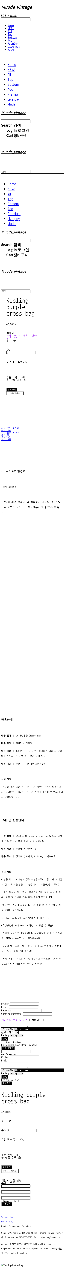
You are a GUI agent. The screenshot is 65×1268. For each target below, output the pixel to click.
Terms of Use (7, 1217)
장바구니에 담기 (10, 1171)
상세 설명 (6, 431)
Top (10, 34)
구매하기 (7, 1083)
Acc (10, 40)
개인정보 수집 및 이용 (14, 1020)
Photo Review (13, 1042)
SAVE (5, 1038)
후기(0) (5, 435)
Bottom (12, 37)
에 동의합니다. (23, 1020)
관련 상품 (6, 439)
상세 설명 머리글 (10, 428)
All (10, 31)
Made (11, 49)
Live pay (14, 46)
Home (11, 25)
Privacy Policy (7, 1221)
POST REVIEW (8, 1048)
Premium (13, 43)
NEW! (11, 28)
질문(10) (5, 437)
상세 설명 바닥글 (10, 433)
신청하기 (7, 1204)
